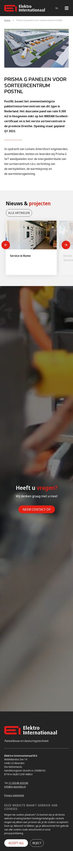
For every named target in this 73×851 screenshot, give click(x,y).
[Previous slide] (5, 245)
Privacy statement (14, 795)
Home (7, 20)
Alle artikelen (19, 213)
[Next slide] (66, 245)
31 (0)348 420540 (18, 783)
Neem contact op (37, 509)
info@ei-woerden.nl (15, 786)
